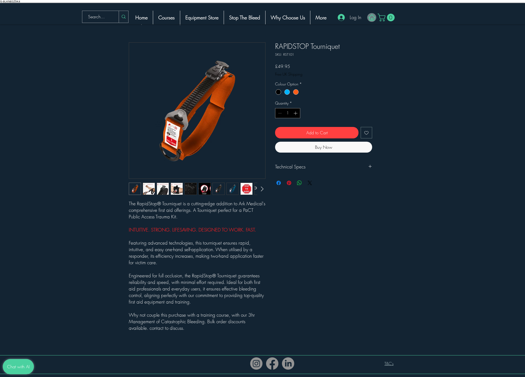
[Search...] (123, 17)
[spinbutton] (288, 113)
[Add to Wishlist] (366, 132)
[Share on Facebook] (278, 183)
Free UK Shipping (288, 74)
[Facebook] (272, 363)
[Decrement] (279, 113)
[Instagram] (256, 363)
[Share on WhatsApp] (299, 183)
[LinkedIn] (288, 363)
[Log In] (339, 17)
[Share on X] (310, 183)
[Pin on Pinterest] (289, 183)
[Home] (371, 17)
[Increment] (296, 113)
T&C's (388, 363)
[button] (387, 17)
